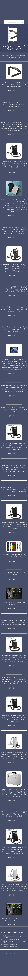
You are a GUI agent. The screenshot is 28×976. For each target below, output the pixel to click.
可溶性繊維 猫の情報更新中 (10, 944)
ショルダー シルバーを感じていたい (14, 47)
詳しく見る (12, 90)
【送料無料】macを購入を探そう (11, 946)
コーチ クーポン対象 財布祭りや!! (11, 939)
